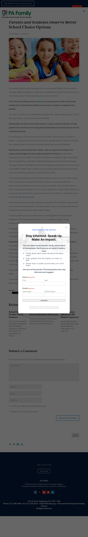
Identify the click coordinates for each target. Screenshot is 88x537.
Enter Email (27, 292)
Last (46, 280)
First (24, 280)
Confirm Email (49, 292)
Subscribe (44, 300)
